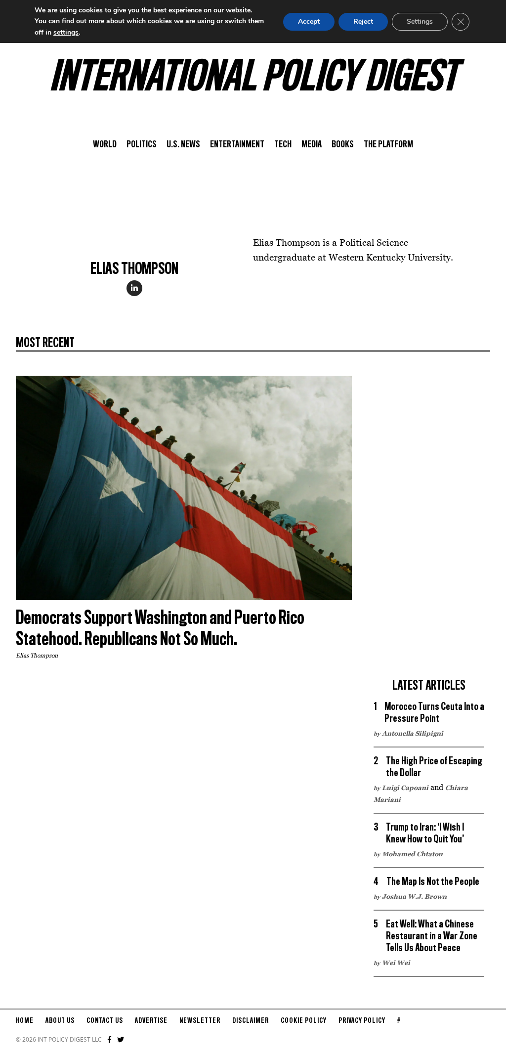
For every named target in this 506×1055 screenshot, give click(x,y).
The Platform (388, 144)
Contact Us (104, 1020)
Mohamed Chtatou (412, 854)
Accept (309, 21)
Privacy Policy (361, 1020)
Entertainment (237, 144)
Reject (363, 21)
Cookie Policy (304, 1020)
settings (66, 32)
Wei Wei (396, 963)
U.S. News (183, 144)
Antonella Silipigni (412, 733)
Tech (283, 144)
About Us (60, 1020)
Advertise (151, 1020)
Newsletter (199, 1020)
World (105, 144)
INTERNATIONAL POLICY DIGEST (253, 78)
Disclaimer (250, 1020)
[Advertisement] (429, 524)
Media (311, 144)
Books (343, 144)
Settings (420, 21)
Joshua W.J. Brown (414, 896)
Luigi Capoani (405, 787)
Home (25, 1020)
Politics (141, 144)
